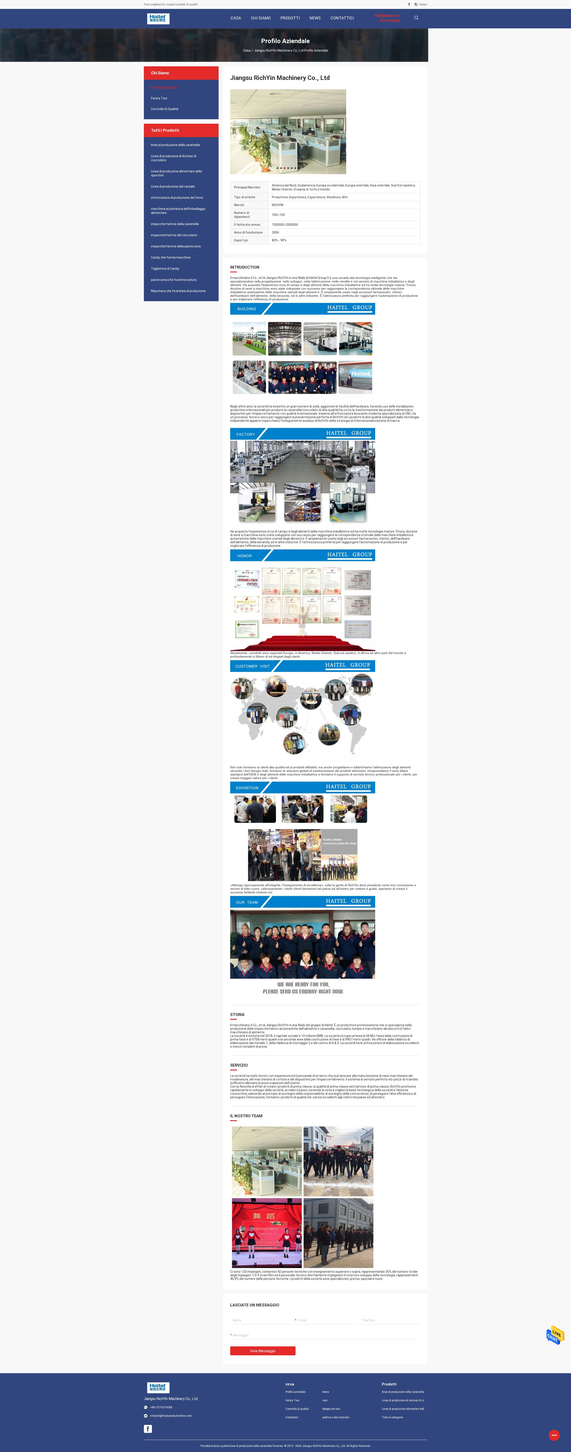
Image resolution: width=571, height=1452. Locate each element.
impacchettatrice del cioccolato (174, 235)
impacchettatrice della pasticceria (176, 246)
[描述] (416, 17)
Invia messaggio (262, 1351)
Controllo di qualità (164, 109)
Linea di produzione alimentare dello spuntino (176, 173)
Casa (246, 50)
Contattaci (292, 1417)
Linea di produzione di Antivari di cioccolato (173, 158)
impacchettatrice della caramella (175, 224)
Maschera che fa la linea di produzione (178, 291)
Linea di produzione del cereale (173, 186)
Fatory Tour (159, 98)
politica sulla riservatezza (337, 1417)
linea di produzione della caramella (175, 145)
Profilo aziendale (296, 1392)
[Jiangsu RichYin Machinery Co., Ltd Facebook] (409, 4)
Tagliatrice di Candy (165, 268)
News (326, 1392)
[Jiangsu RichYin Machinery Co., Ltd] (158, 19)
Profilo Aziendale (164, 87)
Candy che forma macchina (170, 257)
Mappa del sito (331, 1408)
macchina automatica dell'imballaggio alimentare (178, 211)
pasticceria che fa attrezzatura (174, 280)
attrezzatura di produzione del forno (177, 197)
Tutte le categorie (392, 1417)
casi (325, 1400)
